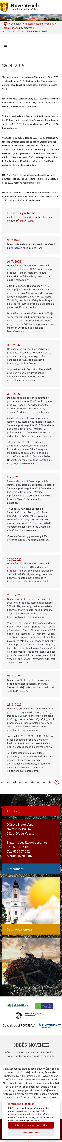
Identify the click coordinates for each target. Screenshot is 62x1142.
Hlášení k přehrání (21, 213)
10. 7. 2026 (14, 261)
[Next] (56, 781)
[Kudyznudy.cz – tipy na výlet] (49, 1024)
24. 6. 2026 (14, 676)
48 (38, 781)
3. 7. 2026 (13, 345)
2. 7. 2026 (13, 394)
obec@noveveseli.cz (32, 842)
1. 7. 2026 (13, 477)
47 (32, 781)
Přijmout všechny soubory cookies (31, 1125)
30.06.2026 (14, 559)
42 (2, 781)
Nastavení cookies (31, 1133)
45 (20, 781)
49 (44, 781)
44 (14, 781)
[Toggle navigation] (58, 7)
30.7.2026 (13, 240)
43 (8, 781)
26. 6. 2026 (14, 595)
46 (26, 781)
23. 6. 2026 (14, 704)
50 (50, 781)
